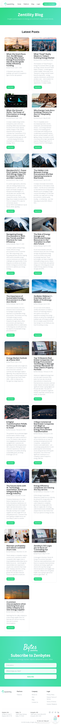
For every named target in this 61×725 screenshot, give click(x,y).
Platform (26, 4)
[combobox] (30, 671)
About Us (34, 694)
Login (38, 4)
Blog (32, 4)
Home (19, 4)
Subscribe (30, 677)
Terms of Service (51, 701)
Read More (10, 87)
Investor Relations (52, 704)
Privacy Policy (50, 694)
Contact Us (35, 702)
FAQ (33, 697)
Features (19, 694)
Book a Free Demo (50, 4)
